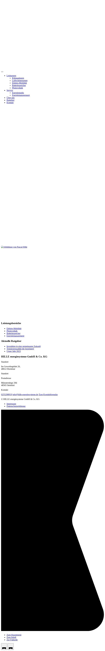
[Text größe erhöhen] (11, 646)
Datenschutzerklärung (16, 406)
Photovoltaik (17, 88)
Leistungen (11, 75)
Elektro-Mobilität (19, 83)
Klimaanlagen (18, 78)
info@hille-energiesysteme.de (25, 394)
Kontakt (10, 102)
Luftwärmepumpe (19, 80)
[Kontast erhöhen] (4, 646)
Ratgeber (10, 100)
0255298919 (6, 394)
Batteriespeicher (19, 85)
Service (10, 90)
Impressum (11, 404)
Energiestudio (18, 93)
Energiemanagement (21, 95)
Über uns (10, 97)
